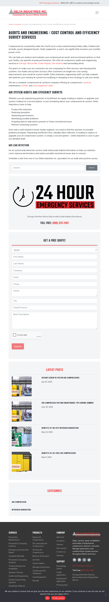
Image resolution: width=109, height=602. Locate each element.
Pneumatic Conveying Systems (18, 544)
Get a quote (61, 548)
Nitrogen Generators (21, 509)
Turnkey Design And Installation (17, 567)
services (87, 82)
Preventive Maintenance (14, 538)
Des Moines (57, 63)
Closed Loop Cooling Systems (17, 581)
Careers (59, 544)
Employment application (61, 579)
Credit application (61, 573)
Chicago (22, 63)
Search (92, 168)
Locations (79, 3)
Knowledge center (61, 567)
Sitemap (59, 555)
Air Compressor (19, 501)
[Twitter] (89, 560)
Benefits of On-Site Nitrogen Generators (60, 427)
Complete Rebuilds (16, 556)
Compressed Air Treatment (39, 572)
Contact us (61, 552)
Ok (47, 598)
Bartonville (32, 63)
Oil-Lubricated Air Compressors (40, 544)
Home (11, 24)
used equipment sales (43, 85)
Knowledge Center (92, 3)
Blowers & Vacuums (41, 556)
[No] (105, 595)
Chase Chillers (38, 563)
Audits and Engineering (18, 576)
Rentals (36, 581)
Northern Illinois (41, 216)
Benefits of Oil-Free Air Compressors (59, 453)
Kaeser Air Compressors (38, 538)
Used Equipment (39, 577)
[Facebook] (74, 560)
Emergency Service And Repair (18, 551)
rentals (25, 85)
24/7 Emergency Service (49, 3)
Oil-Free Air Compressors (38, 551)
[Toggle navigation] (97, 12)
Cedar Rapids (44, 63)
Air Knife (36, 560)
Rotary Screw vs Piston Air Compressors (60, 377)
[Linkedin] (79, 560)
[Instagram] (84, 560)
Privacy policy (62, 585)
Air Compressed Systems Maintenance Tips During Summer (68, 402)
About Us (60, 537)
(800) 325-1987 (67, 3)
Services (18, 24)
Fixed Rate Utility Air (17, 586)
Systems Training (16, 572)
